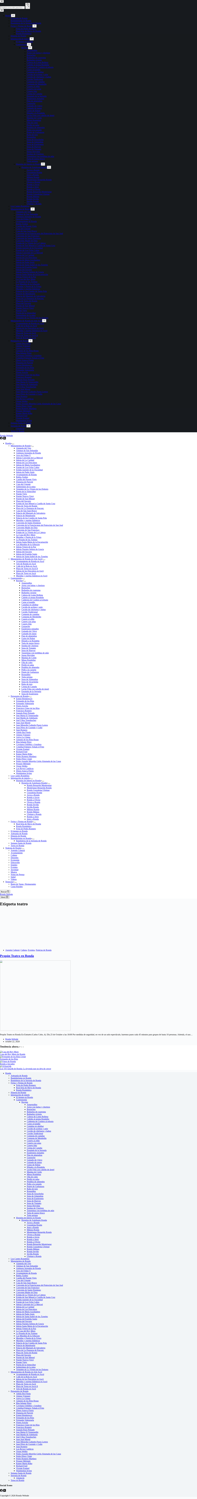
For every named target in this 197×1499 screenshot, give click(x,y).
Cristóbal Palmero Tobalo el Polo (30, 747)
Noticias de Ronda (13, 848)
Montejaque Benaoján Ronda (39, 788)
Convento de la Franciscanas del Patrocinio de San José (39, 525)
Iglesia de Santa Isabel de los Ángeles (32, 556)
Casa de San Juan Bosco (26, 511)
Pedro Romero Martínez (26, 756)
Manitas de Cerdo (28, 658)
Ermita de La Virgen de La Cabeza (31, 532)
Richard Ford (21, 752)
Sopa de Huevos (28, 650)
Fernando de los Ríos (25, 701)
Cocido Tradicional (29, 612)
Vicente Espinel (22, 749)
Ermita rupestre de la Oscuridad (29, 470)
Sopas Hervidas (28, 655)
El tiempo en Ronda (19, 831)
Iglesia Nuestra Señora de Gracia (30, 549)
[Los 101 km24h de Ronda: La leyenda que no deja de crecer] (5, 1066)
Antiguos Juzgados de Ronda (28, 453)
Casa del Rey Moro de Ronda (12, 1054)
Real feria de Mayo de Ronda (28, 824)
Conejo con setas (28, 621)
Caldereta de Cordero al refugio (34, 600)
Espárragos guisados (30, 629)
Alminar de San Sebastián (27, 450)
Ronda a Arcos (33, 797)
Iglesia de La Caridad (25, 460)
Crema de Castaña (29, 686)
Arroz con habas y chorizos (33, 585)
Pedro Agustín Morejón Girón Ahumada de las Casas (38, 761)
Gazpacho (25, 626)
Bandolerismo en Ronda (21, 838)
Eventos (14, 867)
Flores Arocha (22, 706)
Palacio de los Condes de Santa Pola (31, 518)
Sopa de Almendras (29, 679)
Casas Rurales (17, 886)
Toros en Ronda (17, 845)
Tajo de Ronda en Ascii (26, 564)
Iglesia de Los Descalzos (26, 462)
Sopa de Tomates (28, 648)
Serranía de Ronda (18, 1475)
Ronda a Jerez (33, 817)
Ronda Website (6, 435)
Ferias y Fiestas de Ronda (21, 821)
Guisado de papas (28, 633)
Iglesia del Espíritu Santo (26, 554)
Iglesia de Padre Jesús (25, 472)
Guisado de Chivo (29, 631)
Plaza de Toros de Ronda (26, 506)
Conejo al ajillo (27, 619)
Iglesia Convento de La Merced (29, 458)
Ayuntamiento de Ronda (26, 474)
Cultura (14, 855)
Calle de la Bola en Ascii (26, 566)
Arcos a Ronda (33, 795)
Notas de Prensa (17, 874)
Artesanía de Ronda (19, 833)
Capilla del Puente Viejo (26, 479)
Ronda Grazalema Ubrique (38, 790)
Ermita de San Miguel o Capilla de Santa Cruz (35, 503)
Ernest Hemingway (24, 699)
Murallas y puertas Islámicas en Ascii (31, 576)
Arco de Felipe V (23, 455)
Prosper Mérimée (23, 764)
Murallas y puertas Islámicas (28, 520)
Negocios (9, 882)
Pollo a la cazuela (28, 670)
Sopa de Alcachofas (29, 682)
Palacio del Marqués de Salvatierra (30, 513)
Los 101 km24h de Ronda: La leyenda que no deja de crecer (25, 1069)
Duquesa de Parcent (24, 482)
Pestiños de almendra (30, 667)
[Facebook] (1, 439)
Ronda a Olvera (33, 800)
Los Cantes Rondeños (20, 776)
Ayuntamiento (17, 853)
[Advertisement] (98, 928)
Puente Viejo (21, 494)
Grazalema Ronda (34, 792)
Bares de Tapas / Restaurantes (23, 884)
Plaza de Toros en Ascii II (27, 568)
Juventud (14, 870)
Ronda (8, 443)
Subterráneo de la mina (26, 487)
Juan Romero (21, 730)
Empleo (14, 865)
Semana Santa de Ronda (21, 843)
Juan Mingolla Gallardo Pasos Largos (32, 725)
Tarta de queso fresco (30, 643)
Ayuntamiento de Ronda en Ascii (30, 561)
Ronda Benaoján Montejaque (39, 785)
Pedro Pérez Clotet (24, 759)
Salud (13, 877)
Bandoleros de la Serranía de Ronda (31, 841)
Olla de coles (26, 662)
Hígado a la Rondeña (30, 641)
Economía (15, 860)
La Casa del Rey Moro (25, 535)
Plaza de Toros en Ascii (26, 573)
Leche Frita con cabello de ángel (35, 689)
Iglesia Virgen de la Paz (26, 547)
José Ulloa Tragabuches (26, 720)
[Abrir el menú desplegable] (33, 446)
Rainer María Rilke (24, 754)
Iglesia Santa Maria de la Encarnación (32, 542)
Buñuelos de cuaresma (30, 590)
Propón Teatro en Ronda (17, 956)
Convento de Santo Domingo (28, 523)
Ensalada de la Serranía (31, 691)
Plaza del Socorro (23, 501)
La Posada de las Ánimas (26, 540)
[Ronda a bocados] (8, 1061)
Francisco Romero (24, 711)
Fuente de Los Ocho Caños (27, 467)
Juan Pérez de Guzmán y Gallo (29, 727)
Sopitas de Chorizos (29, 646)
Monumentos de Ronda (21, 446)
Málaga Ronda (33, 809)
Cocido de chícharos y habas (33, 609)
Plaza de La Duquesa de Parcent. (30, 508)
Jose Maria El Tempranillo (27, 715)
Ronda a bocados (7, 1064)
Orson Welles (21, 766)
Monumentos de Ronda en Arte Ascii (26, 559)
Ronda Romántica (23, 826)
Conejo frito (26, 624)
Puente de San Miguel (25, 499)
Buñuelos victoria (28, 593)
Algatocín (20, 1478)
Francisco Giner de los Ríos (28, 708)
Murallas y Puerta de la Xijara (28, 537)
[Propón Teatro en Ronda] (35, 1030)
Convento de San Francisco (27, 530)
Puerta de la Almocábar (26, 491)
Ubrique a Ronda (34, 814)
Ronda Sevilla (33, 804)
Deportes (14, 857)
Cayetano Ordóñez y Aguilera (28, 744)
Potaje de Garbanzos (30, 672)
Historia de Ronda (18, 836)
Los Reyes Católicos (25, 768)
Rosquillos (25, 674)
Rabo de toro (26, 684)
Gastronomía (16, 578)
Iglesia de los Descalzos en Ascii (30, 571)
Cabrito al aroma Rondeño (32, 597)
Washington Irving (24, 773)
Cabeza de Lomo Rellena (32, 595)
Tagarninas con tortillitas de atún (35, 653)
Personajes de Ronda (19, 696)
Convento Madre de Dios (27, 527)
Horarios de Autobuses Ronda (34, 783)
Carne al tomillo (28, 602)
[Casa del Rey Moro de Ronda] (9, 1052)
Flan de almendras (29, 636)
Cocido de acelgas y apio (32, 607)
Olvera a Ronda (33, 802)
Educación (15, 862)
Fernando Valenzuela (25, 703)
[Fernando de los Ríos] (13, 1056)
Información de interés (20, 778)
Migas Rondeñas (28, 660)
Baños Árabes (22, 477)
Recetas (19, 580)
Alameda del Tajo (23, 448)
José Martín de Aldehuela (27, 718)
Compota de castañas (30, 614)
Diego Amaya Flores (25, 771)
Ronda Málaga (33, 812)
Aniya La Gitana (23, 737)
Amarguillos (26, 583)
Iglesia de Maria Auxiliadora (28, 465)
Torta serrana (26, 677)
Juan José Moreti (23, 723)
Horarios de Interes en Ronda (28, 780)
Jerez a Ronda (33, 819)
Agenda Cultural (18, 850)
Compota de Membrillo (31, 617)
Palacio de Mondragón (25, 515)
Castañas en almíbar (29, 605)
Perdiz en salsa (27, 665)
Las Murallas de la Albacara (28, 544)
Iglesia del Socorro (24, 552)
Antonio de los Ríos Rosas (27, 739)
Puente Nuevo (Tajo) (25, 496)
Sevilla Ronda (33, 807)
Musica (14, 872)
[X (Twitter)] (4, 439)
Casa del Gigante (23, 484)
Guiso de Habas (28, 638)
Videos (14, 879)
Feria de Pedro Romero (26, 829)
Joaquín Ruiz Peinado (25, 713)
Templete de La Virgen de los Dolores (32, 489)
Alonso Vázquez (23, 735)
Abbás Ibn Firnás (23, 732)
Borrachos (25, 588)
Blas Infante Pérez (23, 742)
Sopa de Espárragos (29, 694)
